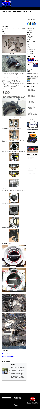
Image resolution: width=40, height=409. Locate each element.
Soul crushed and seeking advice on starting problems (32, 32)
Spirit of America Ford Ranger (34, 76)
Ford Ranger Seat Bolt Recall (34, 83)
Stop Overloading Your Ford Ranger (34, 73)
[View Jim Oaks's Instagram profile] (9, 372)
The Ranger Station (30, 173)
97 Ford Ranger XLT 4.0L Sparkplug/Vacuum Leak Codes (31, 36)
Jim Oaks (13, 364)
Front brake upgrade (29, 47)
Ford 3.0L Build (4, 357)
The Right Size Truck (33, 78)
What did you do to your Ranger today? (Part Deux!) (32, 39)
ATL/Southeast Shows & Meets (31, 49)
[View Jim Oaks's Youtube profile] (9, 370)
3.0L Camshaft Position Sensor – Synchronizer (8, 356)
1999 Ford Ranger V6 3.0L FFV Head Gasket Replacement (9, 353)
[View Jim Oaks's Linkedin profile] (9, 374)
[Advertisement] (14, 19)
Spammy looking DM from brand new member (32, 41)
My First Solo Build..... (30, 34)
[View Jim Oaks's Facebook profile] (9, 368)
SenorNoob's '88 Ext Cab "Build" (31, 45)
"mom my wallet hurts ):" (30, 51)
